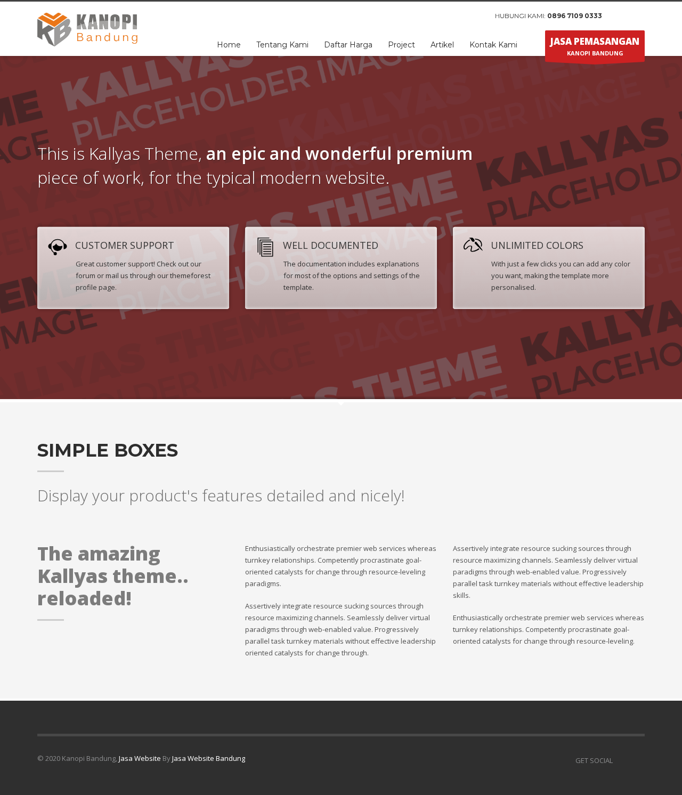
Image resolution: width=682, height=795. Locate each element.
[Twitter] (637, 16)
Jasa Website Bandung (208, 758)
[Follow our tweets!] (637, 760)
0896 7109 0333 (574, 16)
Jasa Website (140, 758)
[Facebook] (621, 16)
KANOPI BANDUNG (594, 46)
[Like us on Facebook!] (621, 760)
